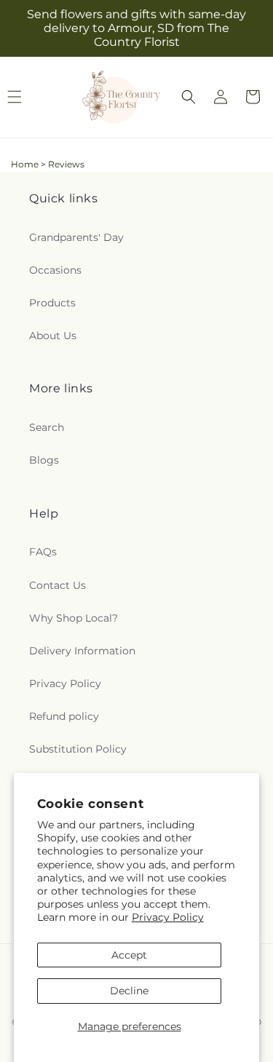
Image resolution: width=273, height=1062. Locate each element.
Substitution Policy (78, 749)
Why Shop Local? (73, 618)
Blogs (44, 460)
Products (52, 302)
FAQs (43, 551)
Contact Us (57, 585)
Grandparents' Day (76, 237)
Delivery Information (82, 650)
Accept (129, 955)
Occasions (55, 270)
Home (25, 164)
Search (46, 427)
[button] (189, 97)
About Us (52, 335)
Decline (129, 990)
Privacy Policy (168, 917)
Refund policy (64, 716)
